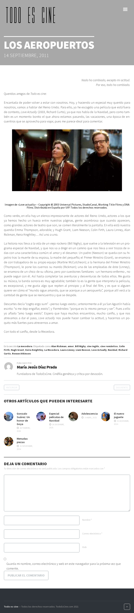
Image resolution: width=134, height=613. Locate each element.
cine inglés (93, 346)
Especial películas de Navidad (56, 417)
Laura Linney (67, 349)
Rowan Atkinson (21, 353)
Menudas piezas (22, 440)
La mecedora (24, 346)
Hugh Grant (17, 349)
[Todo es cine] (32, 15)
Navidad (112, 349)
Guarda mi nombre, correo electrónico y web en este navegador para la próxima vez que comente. (63, 566)
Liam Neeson (83, 349)
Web (84, 547)
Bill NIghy (80, 346)
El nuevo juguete (119, 415)
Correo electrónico (92, 533)
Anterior (11, 387)
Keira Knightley (34, 349)
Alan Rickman (58, 346)
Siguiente (122, 387)
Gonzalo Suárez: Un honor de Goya (23, 419)
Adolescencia (89, 413)
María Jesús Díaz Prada (37, 367)
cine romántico (109, 346)
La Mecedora (51, 349)
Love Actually (99, 349)
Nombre (87, 519)
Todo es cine (11, 606)
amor (71, 346)
